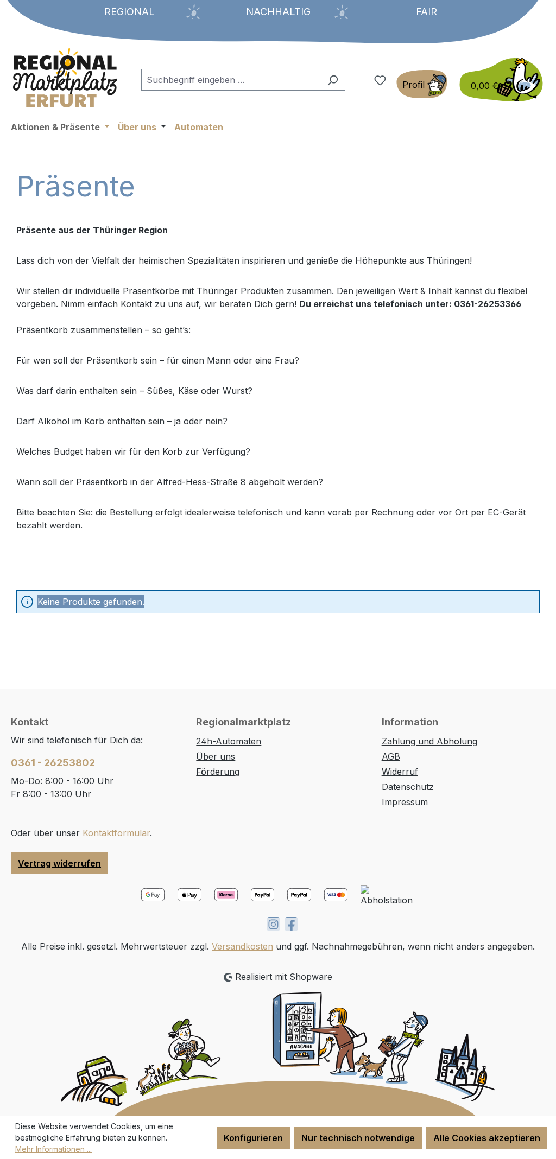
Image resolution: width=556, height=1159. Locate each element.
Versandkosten (242, 946)
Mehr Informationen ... (53, 1149)
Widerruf (400, 771)
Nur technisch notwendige (358, 1137)
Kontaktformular (116, 832)
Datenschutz (408, 786)
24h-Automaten (228, 741)
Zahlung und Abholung (429, 741)
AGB (391, 756)
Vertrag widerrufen (59, 863)
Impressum (405, 802)
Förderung (217, 771)
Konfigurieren (253, 1137)
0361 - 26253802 (53, 762)
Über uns (215, 756)
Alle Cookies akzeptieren (486, 1137)
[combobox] (230, 80)
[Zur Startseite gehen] (65, 77)
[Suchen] (332, 80)
